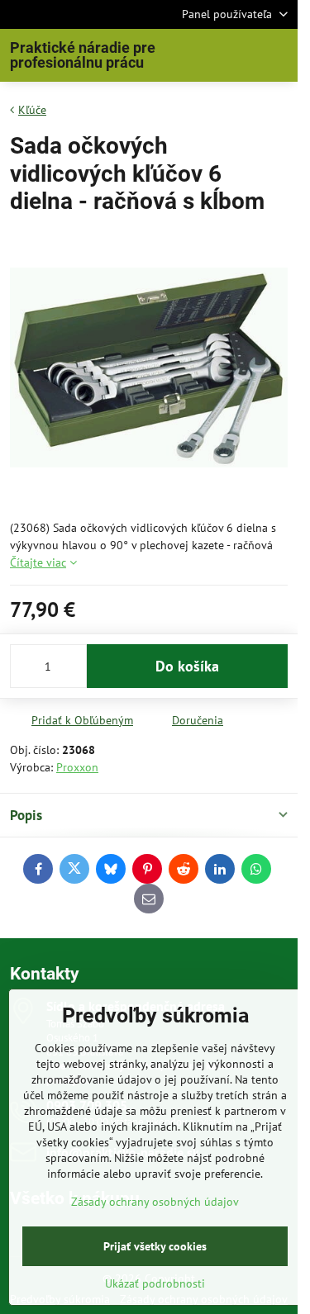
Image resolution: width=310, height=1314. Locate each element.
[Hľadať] (198, 55)
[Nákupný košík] (238, 55)
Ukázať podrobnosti (155, 1283)
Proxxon (77, 767)
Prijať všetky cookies (155, 1246)
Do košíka (187, 666)
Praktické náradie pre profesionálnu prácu (82, 55)
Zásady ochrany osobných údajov (155, 1201)
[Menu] (278, 55)
